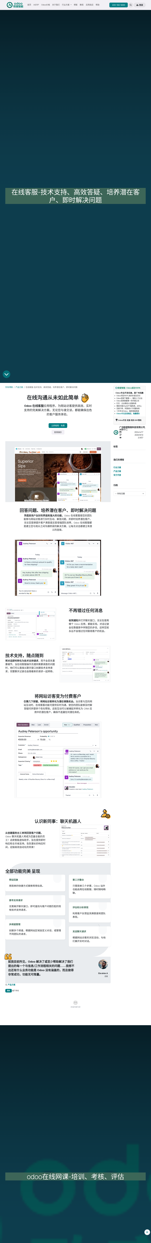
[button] (130, 4)
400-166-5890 (118, 5)
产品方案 (19, 387)
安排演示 (58, 432)
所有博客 (9, 387)
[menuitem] (29, 5)
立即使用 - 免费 (58, 425)
